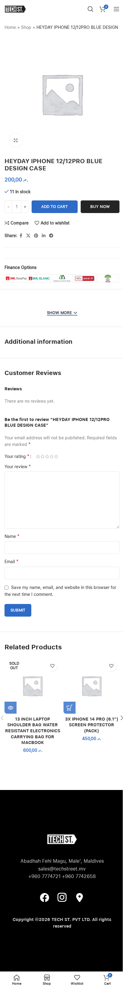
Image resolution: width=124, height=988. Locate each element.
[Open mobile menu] (116, 9)
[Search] (91, 9)
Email (12, 561)
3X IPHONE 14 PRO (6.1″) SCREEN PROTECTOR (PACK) (91, 725)
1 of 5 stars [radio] (38, 456)
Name (12, 536)
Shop (26, 27)
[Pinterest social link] (36, 236)
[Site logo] (15, 8)
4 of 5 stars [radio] (51, 456)
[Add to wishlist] (52, 666)
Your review (18, 466)
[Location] (79, 897)
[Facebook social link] (20, 236)
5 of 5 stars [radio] (56, 456)
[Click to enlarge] (16, 140)
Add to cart (54, 206)
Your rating (17, 456)
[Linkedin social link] (43, 236)
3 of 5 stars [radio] (47, 456)
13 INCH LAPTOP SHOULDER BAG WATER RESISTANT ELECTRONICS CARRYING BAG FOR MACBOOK (32, 731)
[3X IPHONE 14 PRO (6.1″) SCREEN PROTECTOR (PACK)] (91, 686)
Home (10, 27)
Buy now (100, 206)
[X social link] (28, 236)
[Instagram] (62, 897)
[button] (70, 708)
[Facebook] (44, 897)
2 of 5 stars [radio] (42, 456)
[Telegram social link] (51, 236)
